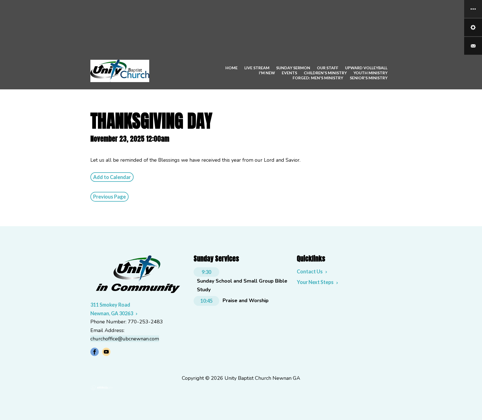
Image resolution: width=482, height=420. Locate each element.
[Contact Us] (473, 46)
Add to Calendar (112, 177)
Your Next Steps (315, 282)
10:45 (206, 301)
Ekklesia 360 (101, 387)
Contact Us (310, 271)
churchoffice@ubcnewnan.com (124, 338)
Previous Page (109, 197)
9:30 (206, 272)
